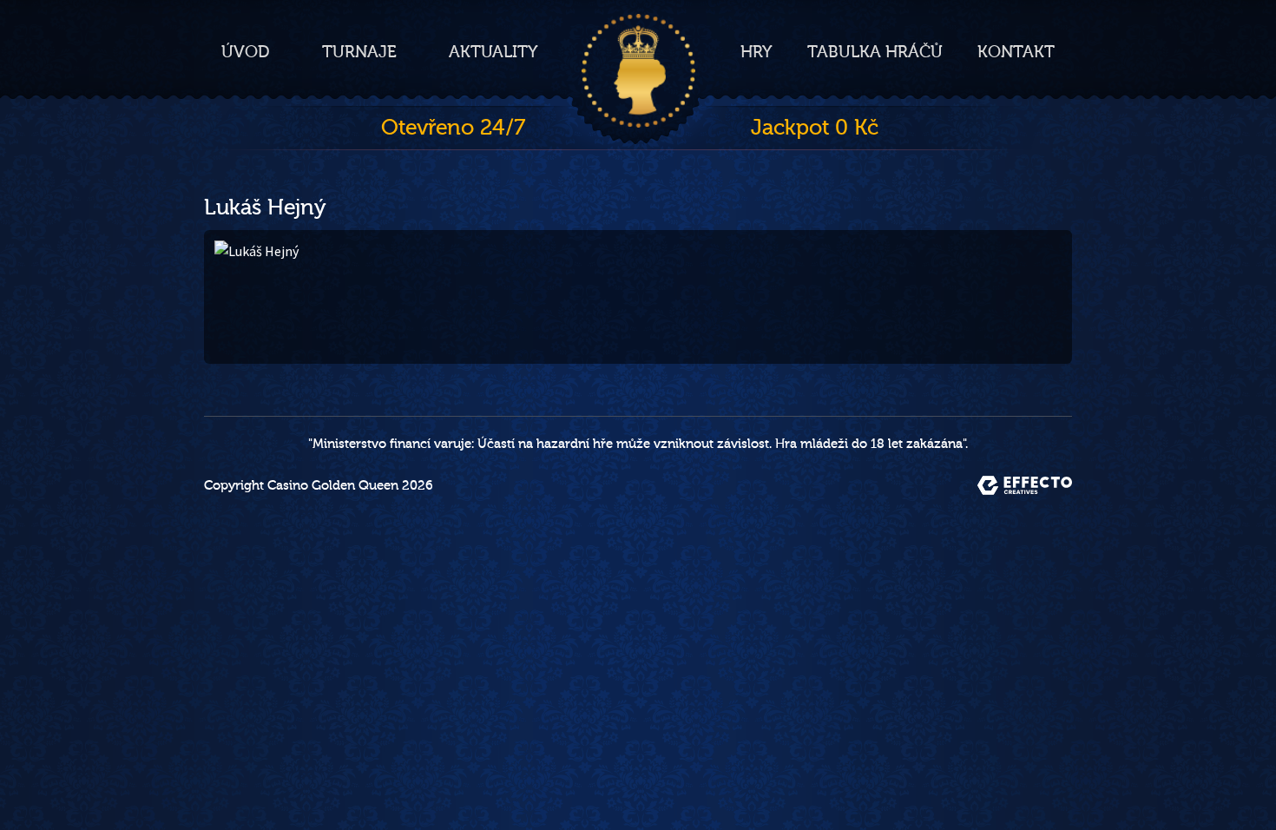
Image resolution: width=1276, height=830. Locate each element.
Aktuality (493, 52)
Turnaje (359, 52)
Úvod (245, 52)
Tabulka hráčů (875, 52)
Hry (756, 52)
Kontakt (1016, 52)
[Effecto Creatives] (1024, 485)
